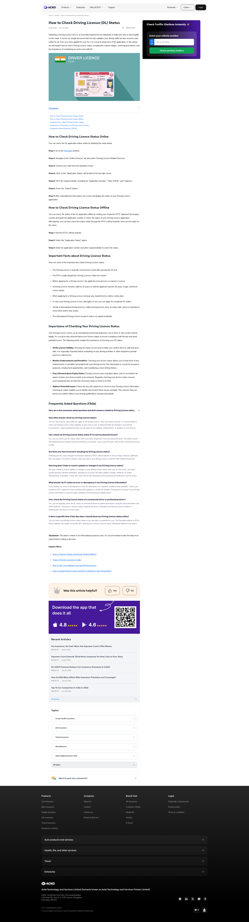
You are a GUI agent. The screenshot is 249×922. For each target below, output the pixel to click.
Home (51, 15)
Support (111, 7)
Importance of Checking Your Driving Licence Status (69, 125)
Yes (115, 590)
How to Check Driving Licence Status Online (66, 116)
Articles (56, 15)
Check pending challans (172, 50)
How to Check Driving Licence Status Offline (66, 119)
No (132, 590)
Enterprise (80, 7)
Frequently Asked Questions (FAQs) (63, 128)
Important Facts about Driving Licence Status (67, 122)
